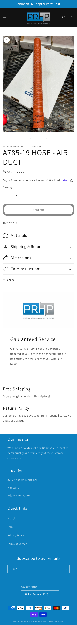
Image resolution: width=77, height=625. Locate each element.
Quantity (7, 187)
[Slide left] (30, 139)
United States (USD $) (36, 594)
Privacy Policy (15, 535)
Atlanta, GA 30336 (18, 495)
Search (11, 518)
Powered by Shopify (56, 621)
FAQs (10, 527)
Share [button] (10, 279)
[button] (5, 17)
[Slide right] (47, 139)
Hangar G (13, 487)
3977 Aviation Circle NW (22, 479)
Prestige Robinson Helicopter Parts (33, 621)
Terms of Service (17, 543)
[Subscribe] (65, 569)
